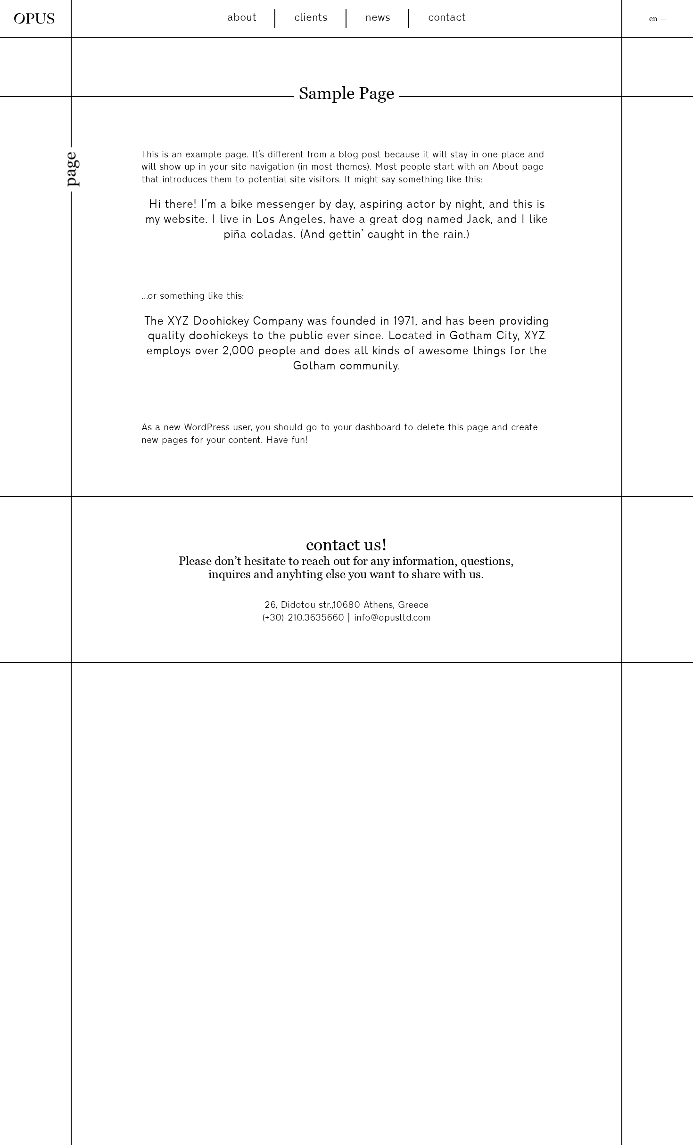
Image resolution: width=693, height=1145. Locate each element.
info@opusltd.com (392, 618)
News (377, 18)
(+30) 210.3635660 (304, 618)
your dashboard (367, 428)
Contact (447, 18)
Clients (311, 18)
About (241, 18)
